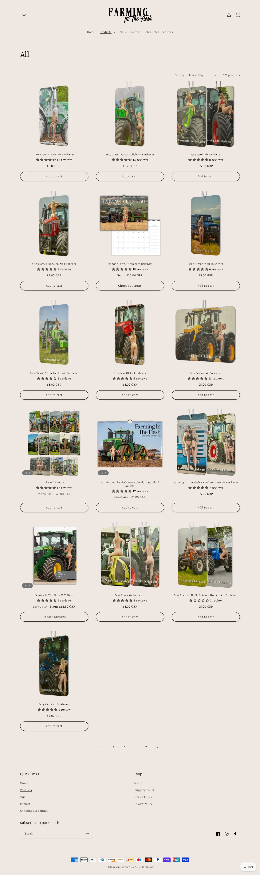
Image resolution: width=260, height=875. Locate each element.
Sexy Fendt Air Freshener (206, 154)
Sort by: (180, 75)
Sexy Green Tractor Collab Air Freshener (130, 154)
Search (138, 783)
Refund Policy (143, 797)
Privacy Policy (143, 803)
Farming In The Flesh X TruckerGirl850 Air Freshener (206, 482)
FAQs (23, 797)
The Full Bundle (54, 482)
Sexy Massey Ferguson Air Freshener (54, 263)
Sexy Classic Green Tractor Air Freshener (54, 373)
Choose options (130, 285)
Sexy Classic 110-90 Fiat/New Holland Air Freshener (206, 595)
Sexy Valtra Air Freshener (54, 704)
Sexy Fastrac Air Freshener (206, 373)
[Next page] (157, 747)
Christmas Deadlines (34, 810)
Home (24, 783)
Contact (25, 803)
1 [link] (103, 747)
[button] (24, 14)
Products (26, 789)
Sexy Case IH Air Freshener (130, 373)
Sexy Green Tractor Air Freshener (54, 154)
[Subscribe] (87, 833)
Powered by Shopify (144, 867)
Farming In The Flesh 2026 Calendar (130, 263)
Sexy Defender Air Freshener (206, 263)
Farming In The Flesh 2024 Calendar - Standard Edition (130, 484)
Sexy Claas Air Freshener (130, 595)
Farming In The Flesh (123, 867)
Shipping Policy (144, 789)
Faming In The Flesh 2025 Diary (54, 595)
